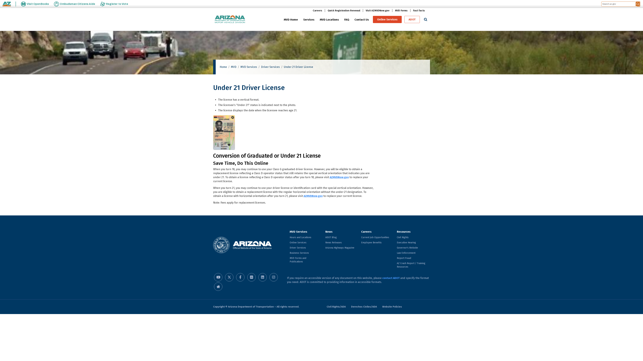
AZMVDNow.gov (339, 177)
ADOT (412, 19)
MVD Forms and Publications (298, 260)
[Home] (230, 19)
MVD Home (291, 19)
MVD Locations (329, 19)
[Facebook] (240, 277)
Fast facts (419, 10)
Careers (317, 10)
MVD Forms (401, 10)
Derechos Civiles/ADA (364, 306)
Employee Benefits (371, 242)
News (329, 231)
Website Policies (392, 306)
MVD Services (248, 67)
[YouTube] (218, 277)
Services (308, 19)
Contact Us (361, 19)
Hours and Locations (300, 237)
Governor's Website (407, 247)
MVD (233, 67)
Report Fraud (404, 258)
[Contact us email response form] (218, 286)
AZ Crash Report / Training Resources (411, 265)
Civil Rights (403, 237)
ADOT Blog (331, 237)
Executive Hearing (406, 242)
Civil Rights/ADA (336, 306)
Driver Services (270, 67)
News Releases (333, 242)
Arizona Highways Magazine (339, 247)
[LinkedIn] (262, 277)
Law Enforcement (406, 253)
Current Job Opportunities (375, 237)
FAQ (346, 19)
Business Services (299, 253)
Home (223, 67)
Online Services (387, 19)
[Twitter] (229, 277)
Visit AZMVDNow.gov (377, 10)
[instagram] (273, 277)
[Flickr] (251, 277)
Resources (404, 231)
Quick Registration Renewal (344, 10)
